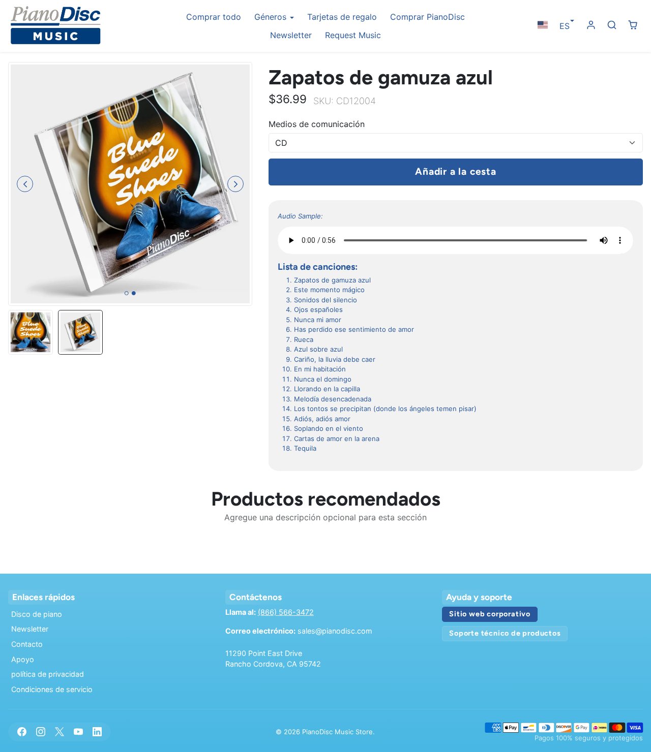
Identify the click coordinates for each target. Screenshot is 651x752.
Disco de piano (36, 614)
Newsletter (291, 35)
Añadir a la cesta (455, 171)
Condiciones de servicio (52, 689)
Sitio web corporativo (489, 613)
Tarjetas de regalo (342, 17)
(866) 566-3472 (286, 612)
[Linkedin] (97, 732)
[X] (59, 732)
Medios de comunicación (317, 124)
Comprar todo (213, 17)
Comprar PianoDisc (427, 17)
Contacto (27, 644)
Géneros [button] (271, 17)
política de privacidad (47, 674)
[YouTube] (78, 732)
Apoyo (22, 659)
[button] (542, 25)
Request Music (353, 35)
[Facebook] (21, 732)
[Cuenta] (591, 25)
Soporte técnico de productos (504, 633)
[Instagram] (40, 732)
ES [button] (564, 26)
